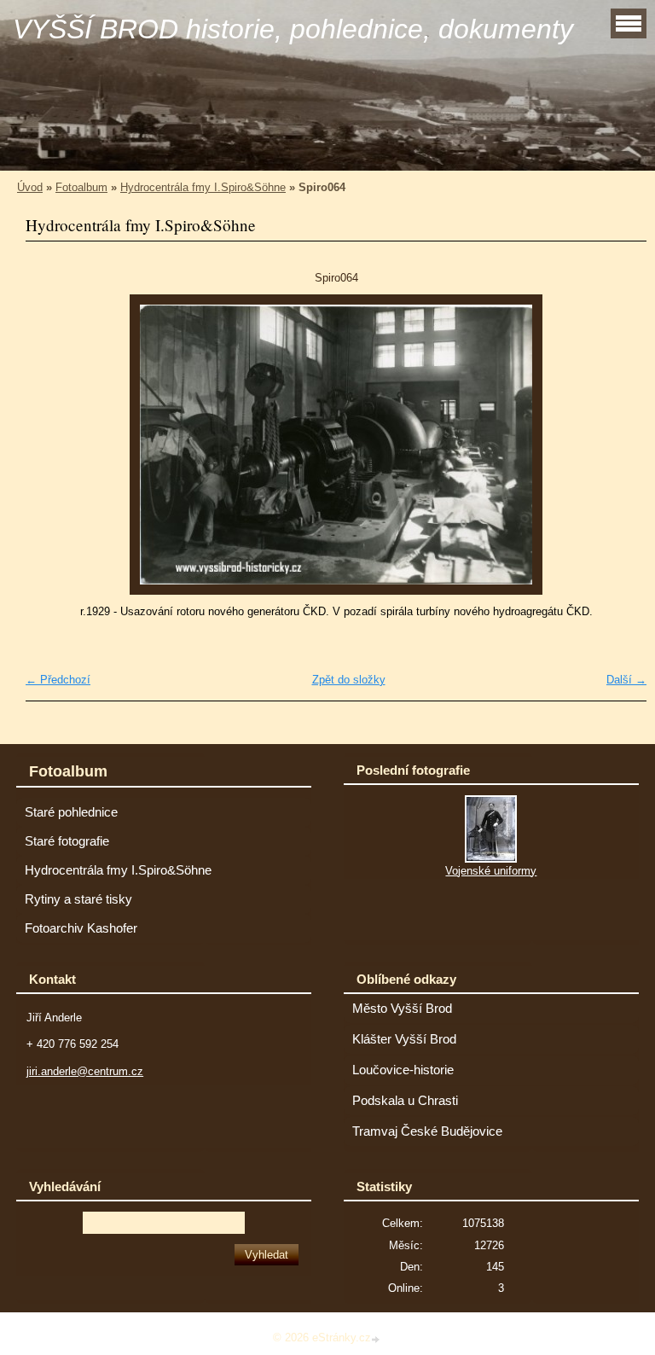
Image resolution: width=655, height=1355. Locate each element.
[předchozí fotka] (53, 444)
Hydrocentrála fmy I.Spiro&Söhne (203, 187)
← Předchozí (58, 679)
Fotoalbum (81, 187)
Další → (626, 679)
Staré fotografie (67, 841)
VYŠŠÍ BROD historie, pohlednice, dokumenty (293, 29)
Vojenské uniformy (490, 870)
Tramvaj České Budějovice (427, 1131)
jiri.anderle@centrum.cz (84, 1071)
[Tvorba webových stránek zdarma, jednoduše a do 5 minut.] (377, 1339)
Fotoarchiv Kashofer (81, 928)
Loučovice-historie (403, 1070)
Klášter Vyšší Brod (404, 1039)
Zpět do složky (348, 679)
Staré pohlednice (71, 812)
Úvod (30, 187)
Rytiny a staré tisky (78, 899)
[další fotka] (619, 444)
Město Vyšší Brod (402, 1008)
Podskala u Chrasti (405, 1101)
